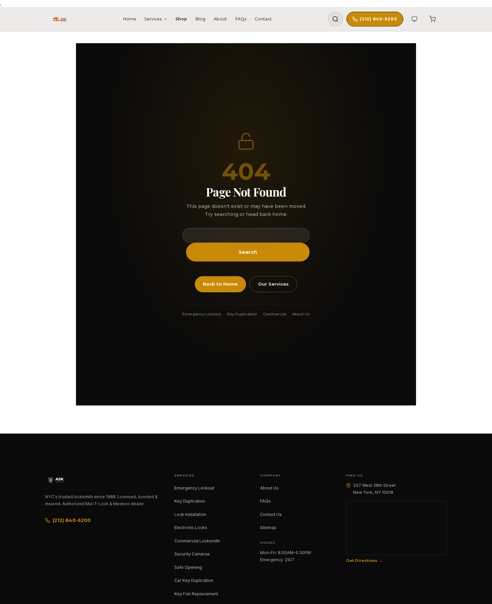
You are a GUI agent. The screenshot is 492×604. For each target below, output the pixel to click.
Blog (200, 18)
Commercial (274, 314)
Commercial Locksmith (197, 540)
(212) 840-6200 (378, 18)
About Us (301, 314)
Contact (263, 18)
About (220, 18)
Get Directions (361, 560)
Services (153, 18)
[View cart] (432, 19)
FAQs (241, 18)
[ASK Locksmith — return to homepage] (59, 19)
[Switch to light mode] (414, 19)
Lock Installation (190, 514)
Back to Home (220, 284)
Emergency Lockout (201, 314)
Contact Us (271, 514)
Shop (181, 18)
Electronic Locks (190, 527)
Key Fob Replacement (196, 593)
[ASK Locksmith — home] (62, 480)
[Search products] (335, 19)
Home (129, 18)
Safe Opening (188, 567)
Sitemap (268, 527)
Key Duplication (242, 314)
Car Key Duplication (193, 580)
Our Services (273, 284)
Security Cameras (192, 553)
